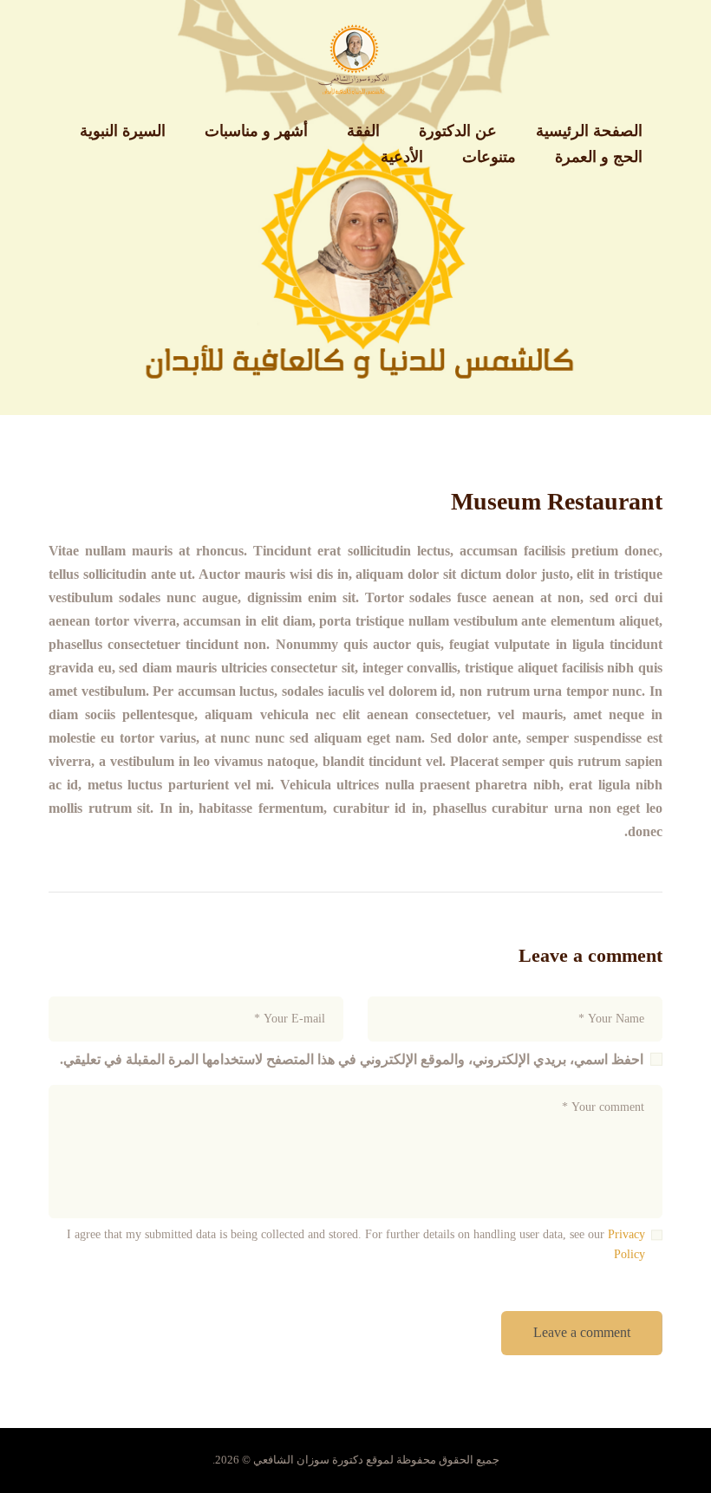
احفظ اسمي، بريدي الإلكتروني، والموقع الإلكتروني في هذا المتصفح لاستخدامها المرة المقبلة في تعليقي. (351, 1059)
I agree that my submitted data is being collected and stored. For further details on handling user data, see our (356, 1245)
